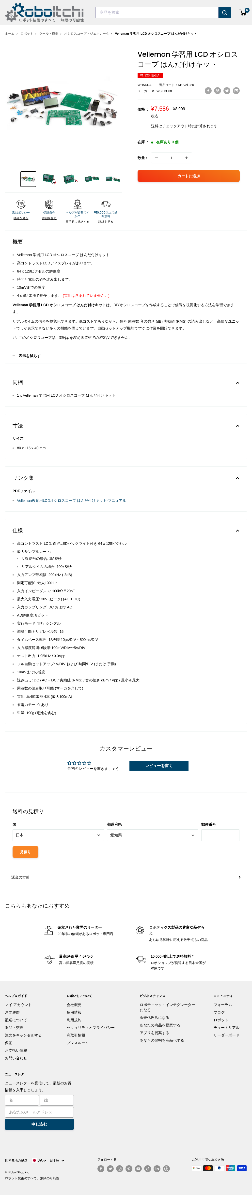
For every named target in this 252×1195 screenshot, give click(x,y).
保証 (8, 1043)
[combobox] (157, 12)
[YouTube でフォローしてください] (138, 1168)
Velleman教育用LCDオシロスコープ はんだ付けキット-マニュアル (71, 500)
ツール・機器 (48, 33)
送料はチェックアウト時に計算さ (178, 126)
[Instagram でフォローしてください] (119, 1168)
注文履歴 (12, 1012)
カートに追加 (189, 176)
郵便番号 (208, 824)
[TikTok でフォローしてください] (147, 1168)
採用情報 (74, 1012)
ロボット (26, 33)
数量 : (142, 158)
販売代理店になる (154, 1017)
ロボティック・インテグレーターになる (167, 1007)
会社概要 (74, 1005)
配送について (16, 1020)
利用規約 (74, 1020)
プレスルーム (78, 1043)
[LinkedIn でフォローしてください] (157, 1168)
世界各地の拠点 (16, 1160)
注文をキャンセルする (23, 1035)
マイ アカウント (18, 1005)
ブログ (219, 1012)
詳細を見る (21, 218)
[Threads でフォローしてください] (166, 1168)
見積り (25, 852)
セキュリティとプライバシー (91, 1027)
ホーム (10, 33)
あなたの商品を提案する (160, 1025)
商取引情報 (76, 1035)
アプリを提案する (154, 1033)
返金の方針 (20, 877)
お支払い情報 (16, 1050)
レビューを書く (159, 765)
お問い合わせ (16, 1058)
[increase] (186, 158)
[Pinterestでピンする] (217, 90)
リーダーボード (226, 1035)
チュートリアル (226, 1027)
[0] (243, 12)
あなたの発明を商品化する (162, 1040)
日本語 (55, 1160)
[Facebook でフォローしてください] (100, 1168)
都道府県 (114, 824)
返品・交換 (14, 1027)
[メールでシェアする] (236, 90)
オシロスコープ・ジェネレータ (86, 33)
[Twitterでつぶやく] (226, 90)
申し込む (39, 1124)
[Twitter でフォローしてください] (110, 1168)
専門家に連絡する (77, 221)
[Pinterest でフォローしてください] (129, 1168)
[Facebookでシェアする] (208, 90)
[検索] (225, 12)
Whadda (145, 85)
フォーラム (223, 1005)
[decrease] (156, 158)
